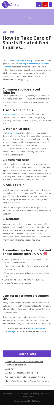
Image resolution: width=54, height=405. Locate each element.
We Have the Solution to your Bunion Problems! (25, 377)
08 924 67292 (38, 4)
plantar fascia (12, 133)
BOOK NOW (45, 4)
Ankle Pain (9, 369)
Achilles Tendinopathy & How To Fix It (21, 373)
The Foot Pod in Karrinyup (20, 60)
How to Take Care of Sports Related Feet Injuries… (27, 381)
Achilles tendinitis (10, 114)
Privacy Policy (28, 396)
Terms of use (45, 393)
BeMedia (36, 401)
